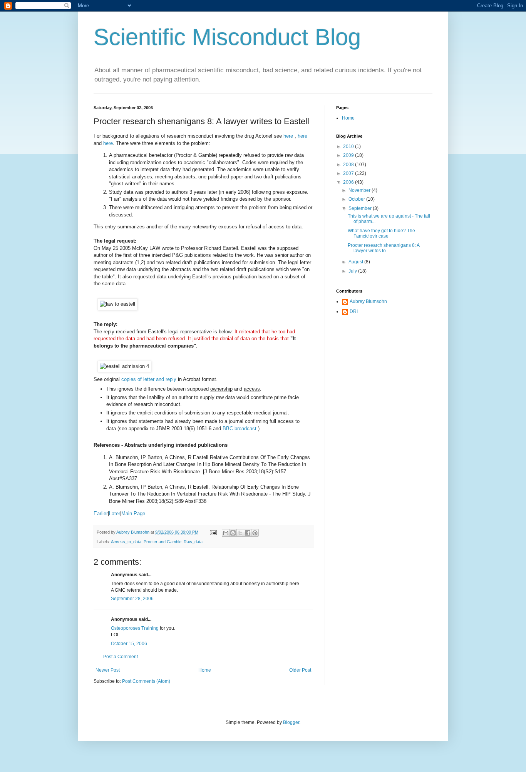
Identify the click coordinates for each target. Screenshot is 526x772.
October (357, 199)
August (356, 262)
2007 (349, 173)
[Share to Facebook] (247, 533)
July (353, 271)
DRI (354, 311)
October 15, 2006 (129, 643)
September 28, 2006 (132, 598)
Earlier (101, 513)
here (289, 136)
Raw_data (193, 541)
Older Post (300, 670)
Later (114, 513)
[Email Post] (213, 532)
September (360, 208)
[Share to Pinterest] (255, 533)
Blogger (291, 722)
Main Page (133, 513)
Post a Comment (120, 656)
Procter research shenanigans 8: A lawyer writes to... (383, 248)
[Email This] (225, 533)
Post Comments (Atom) (146, 681)
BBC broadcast (240, 428)
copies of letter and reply (148, 379)
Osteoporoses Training (135, 628)
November (360, 190)
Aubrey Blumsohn (368, 301)
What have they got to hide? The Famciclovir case (381, 233)
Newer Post (107, 670)
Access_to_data (126, 541)
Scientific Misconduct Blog (227, 37)
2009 (349, 155)
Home (204, 670)
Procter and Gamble (162, 541)
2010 (349, 146)
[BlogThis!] (233, 533)
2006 (349, 182)
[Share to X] (240, 533)
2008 (349, 164)
